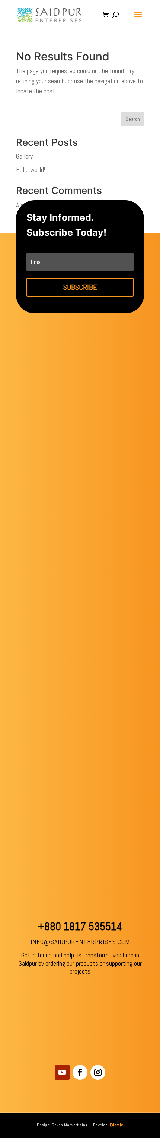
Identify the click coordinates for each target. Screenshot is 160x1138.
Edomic (116, 1125)
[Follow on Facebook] (80, 1072)
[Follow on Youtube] (62, 1072)
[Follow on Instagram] (97, 1072)
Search (132, 119)
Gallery (24, 156)
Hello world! (30, 169)
